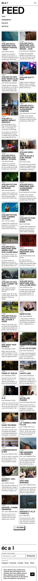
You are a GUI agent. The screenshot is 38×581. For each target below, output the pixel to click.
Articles (5, 26)
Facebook (13, 563)
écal (8, 548)
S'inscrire (31, 556)
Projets (5, 23)
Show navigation (35, 3)
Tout (3, 16)
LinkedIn (20, 563)
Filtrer (20, 528)
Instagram (5, 563)
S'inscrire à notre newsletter (8, 553)
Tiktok (32, 563)
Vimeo (27, 563)
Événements (6, 20)
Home (4, 3)
